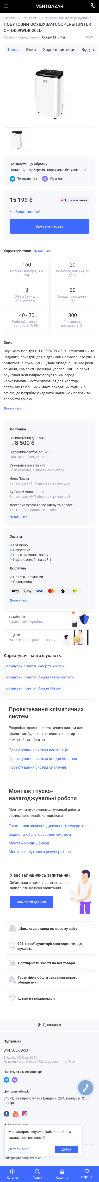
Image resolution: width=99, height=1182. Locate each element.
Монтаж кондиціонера (29, 843)
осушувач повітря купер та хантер (35, 666)
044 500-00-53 (16, 1050)
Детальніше (18, 517)
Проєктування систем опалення (37, 767)
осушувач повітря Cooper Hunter (33, 688)
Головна (10, 18)
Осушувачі (29, 18)
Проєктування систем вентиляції (38, 750)
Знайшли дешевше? (25, 212)
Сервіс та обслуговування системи (40, 834)
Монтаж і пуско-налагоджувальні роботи (43, 795)
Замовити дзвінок (31, 902)
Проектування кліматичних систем (46, 713)
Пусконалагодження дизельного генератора (49, 826)
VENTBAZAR (49, 6)
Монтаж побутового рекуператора (40, 852)
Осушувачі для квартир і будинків (66, 18)
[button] (93, 50)
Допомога (51, 1024)
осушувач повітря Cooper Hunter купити (40, 677)
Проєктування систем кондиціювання (43, 758)
